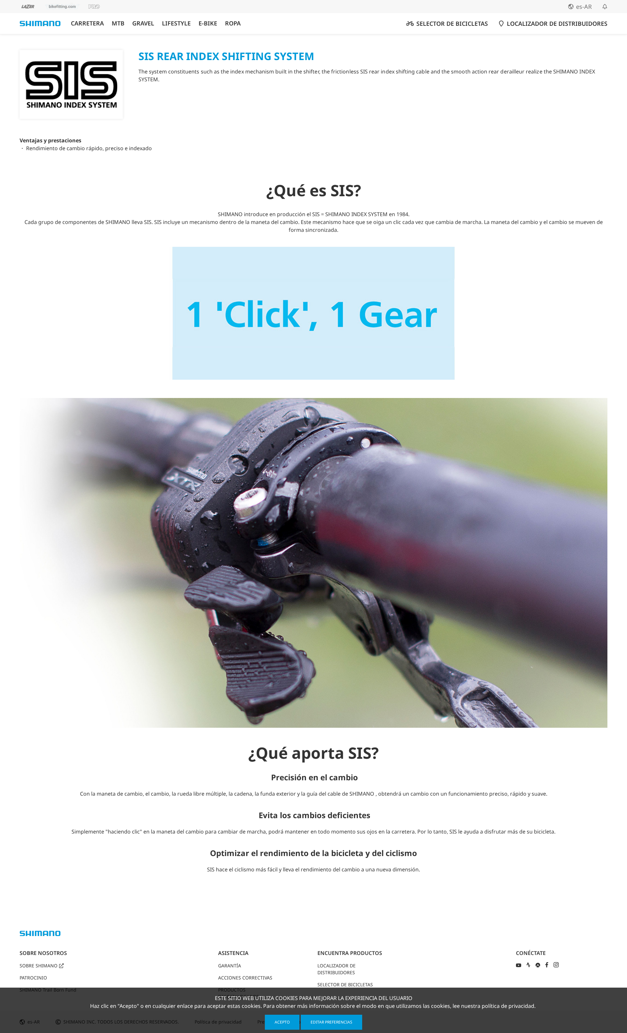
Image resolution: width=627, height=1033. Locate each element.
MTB (118, 23)
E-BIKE (208, 23)
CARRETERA (87, 23)
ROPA (233, 23)
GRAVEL (143, 23)
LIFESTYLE (176, 23)
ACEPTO (282, 1022)
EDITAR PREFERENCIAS (331, 1022)
